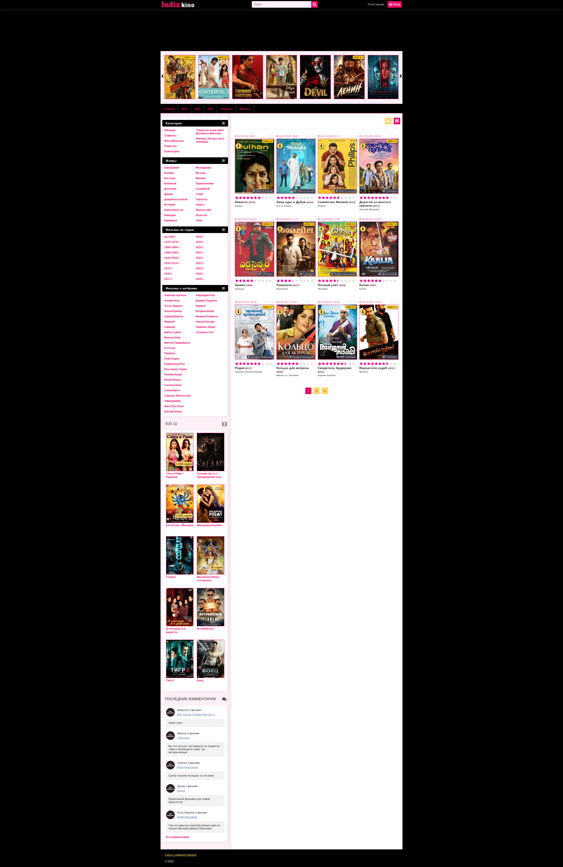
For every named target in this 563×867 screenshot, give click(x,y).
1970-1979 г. (172, 242)
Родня (248, 369)
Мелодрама (203, 167)
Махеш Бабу (172, 337)
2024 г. (200, 268)
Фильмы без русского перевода (210, 140)
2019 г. (200, 242)
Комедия (170, 215)
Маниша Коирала (207, 316)
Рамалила (287, 286)
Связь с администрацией (180, 854)
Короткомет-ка (173, 209)
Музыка (201, 173)
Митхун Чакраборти (177, 342)
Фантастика (203, 209)
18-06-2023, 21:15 (288, 219)
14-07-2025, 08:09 (288, 136)
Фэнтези (201, 215)
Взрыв (181, 790)
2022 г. (200, 257)
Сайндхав (183, 737)
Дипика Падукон (206, 300)
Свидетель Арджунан (334, 371)
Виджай (169, 321)
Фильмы (244, 108)
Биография (171, 167)
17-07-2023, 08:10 (371, 136)
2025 (197, 108)
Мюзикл (201, 178)
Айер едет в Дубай (294, 203)
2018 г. (200, 236)
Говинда (169, 327)
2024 (184, 108)
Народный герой (187, 767)
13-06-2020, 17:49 (330, 219)
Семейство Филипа (336, 203)
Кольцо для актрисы (292, 371)
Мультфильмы (174, 140)
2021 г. (200, 252)
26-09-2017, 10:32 (371, 219)
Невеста (245, 203)
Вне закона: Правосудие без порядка (200, 714)
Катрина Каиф (205, 311)
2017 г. (168, 279)
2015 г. (168, 268)
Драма (168, 194)
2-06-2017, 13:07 (288, 302)
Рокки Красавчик (187, 817)
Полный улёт (332, 286)
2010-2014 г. (172, 263)
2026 (210, 108)
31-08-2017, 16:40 (247, 302)
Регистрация (376, 4)
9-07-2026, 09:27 (246, 136)
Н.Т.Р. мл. (170, 348)
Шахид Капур (173, 411)
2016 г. (168, 273)
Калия (367, 286)
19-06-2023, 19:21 (247, 219)
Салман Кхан (172, 385)
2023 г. (200, 263)
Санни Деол (172, 390)
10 (270, 198)
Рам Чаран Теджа (175, 369)
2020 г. (200, 247)
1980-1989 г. (172, 247)
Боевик (169, 173)
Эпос (199, 220)
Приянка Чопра (205, 327)
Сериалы (226, 108)
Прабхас (169, 353)
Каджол (201, 305)
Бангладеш (171, 151)
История (169, 204)
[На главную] (183, 4)
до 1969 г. (170, 236)
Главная (169, 108)
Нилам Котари (205, 321)
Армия (243, 286)
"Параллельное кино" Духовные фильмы (210, 132)
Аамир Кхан (172, 300)
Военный (170, 183)
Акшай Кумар (173, 311)
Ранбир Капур (173, 374)
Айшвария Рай (205, 295)
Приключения (205, 183)
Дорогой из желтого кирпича (375, 205)
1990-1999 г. (172, 252)
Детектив (170, 188)
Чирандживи (172, 400)
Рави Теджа (171, 358)
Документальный (175, 199)
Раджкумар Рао (174, 364)
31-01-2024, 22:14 (330, 136)
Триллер (201, 199)
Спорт (200, 194)
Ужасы (200, 204)
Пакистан (170, 146)
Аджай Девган (173, 316)
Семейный (203, 188)
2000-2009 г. (172, 257)
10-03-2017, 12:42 (371, 302)
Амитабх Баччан (175, 295)
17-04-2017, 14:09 (330, 302)
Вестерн (169, 178)
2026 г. (200, 279)
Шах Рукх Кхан (174, 406)
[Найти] (314, 4)
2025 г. (200, 273)
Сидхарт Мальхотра (177, 395)
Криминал (170, 220)
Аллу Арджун (173, 305)
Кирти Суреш (172, 332)
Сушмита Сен (205, 332)
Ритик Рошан (172, 379)
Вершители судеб (377, 369)
